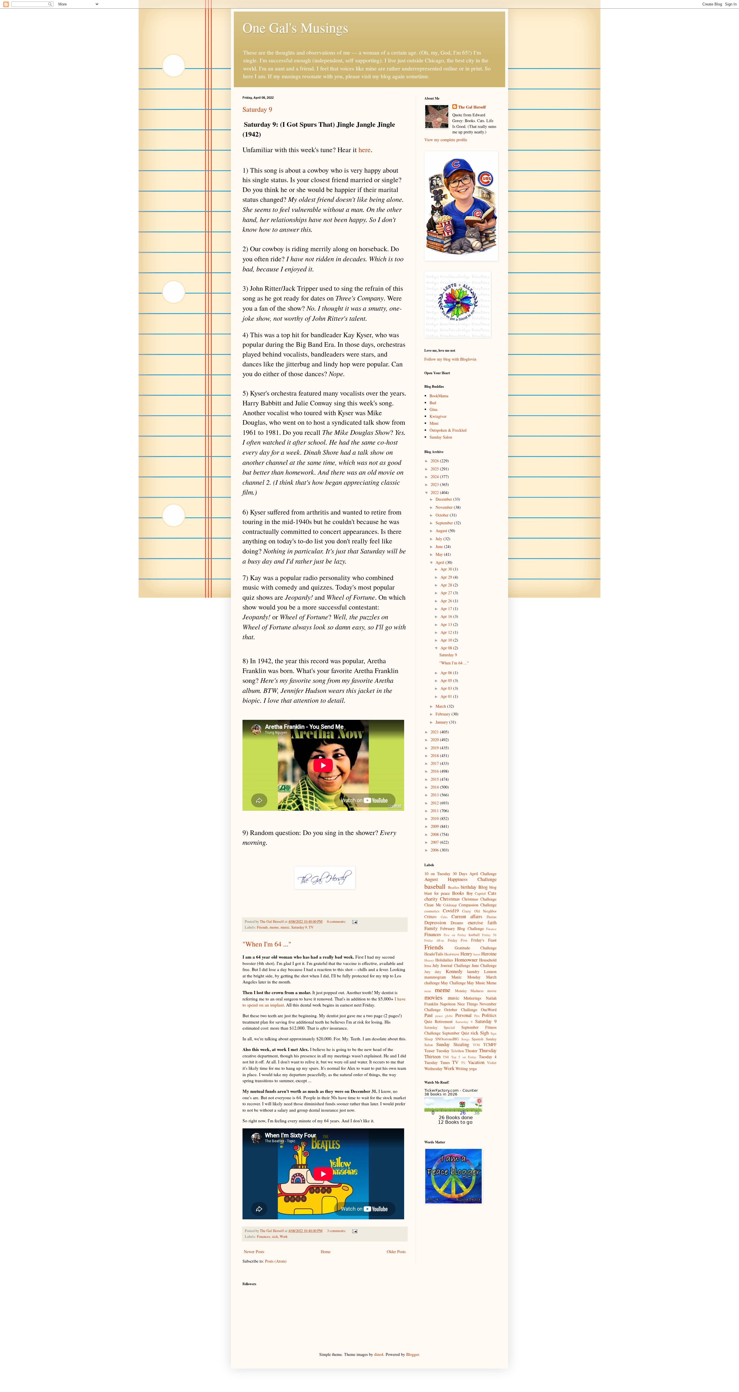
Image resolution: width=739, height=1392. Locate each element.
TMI (446, 1057)
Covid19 (451, 910)
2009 (435, 826)
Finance (491, 929)
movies (433, 997)
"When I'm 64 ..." (266, 944)
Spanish (477, 1039)
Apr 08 (447, 648)
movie (492, 990)
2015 (435, 779)
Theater (471, 1050)
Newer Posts (254, 1251)
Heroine (489, 953)
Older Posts (396, 1251)
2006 (435, 850)
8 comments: (337, 921)
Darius (492, 916)
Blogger (412, 1354)
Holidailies (444, 960)
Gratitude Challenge (476, 948)
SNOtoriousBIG (447, 1039)
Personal (463, 1015)
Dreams (457, 922)
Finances (263, 1236)
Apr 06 (447, 672)
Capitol (480, 893)
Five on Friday (455, 935)
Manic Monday (465, 977)
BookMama (439, 395)
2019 (435, 747)
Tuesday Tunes (437, 1062)
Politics (489, 1015)
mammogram (435, 977)
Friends (262, 927)
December (444, 499)
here (365, 149)
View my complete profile (445, 139)
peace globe (444, 1015)
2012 (435, 803)
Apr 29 (447, 577)
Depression (435, 922)
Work (284, 1236)
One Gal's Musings (295, 27)
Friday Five (458, 940)
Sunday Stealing (452, 1044)
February (443, 714)
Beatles (453, 887)
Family (431, 928)
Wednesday (433, 1068)
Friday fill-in (434, 940)
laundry (473, 971)
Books (458, 893)
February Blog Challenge (462, 928)
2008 (435, 834)
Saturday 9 (257, 109)
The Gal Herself (472, 107)
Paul (428, 1015)
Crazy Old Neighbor (479, 911)
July (439, 538)
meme (274, 927)
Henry (466, 953)
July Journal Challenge (451, 965)
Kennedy (454, 971)
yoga (473, 1068)
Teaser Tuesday (436, 1050)
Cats (492, 893)
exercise (475, 922)
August (442, 530)
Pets (476, 1015)
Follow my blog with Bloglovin (450, 359)
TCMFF (490, 1044)
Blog (483, 887)
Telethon (457, 1050)
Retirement (444, 1021)
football (474, 934)
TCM (476, 1045)
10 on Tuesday (437, 873)
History (429, 960)
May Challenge (453, 982)
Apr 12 (447, 632)
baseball (434, 886)
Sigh (484, 1032)
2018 (435, 755)
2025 (435, 469)
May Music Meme (482, 982)
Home (326, 1251)
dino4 (378, 1354)
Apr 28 (447, 585)
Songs (465, 1039)
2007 (435, 842)
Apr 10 (447, 640)
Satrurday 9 (464, 1022)
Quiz (428, 1021)
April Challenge (483, 873)
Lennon (490, 971)
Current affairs (467, 916)
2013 (435, 794)
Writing (462, 1068)
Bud (433, 402)
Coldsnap (450, 905)
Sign (493, 1033)
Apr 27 (447, 592)
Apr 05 (447, 680)
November (445, 507)
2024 (435, 476)
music (285, 927)
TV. (463, 1063)
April (440, 562)
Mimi (434, 423)
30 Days (460, 873)
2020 (435, 739)
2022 (435, 492)
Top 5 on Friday (464, 1057)
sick (275, 1236)
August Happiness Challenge (460, 879)
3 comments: (337, 1230)
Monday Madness (469, 990)
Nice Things (467, 1004)
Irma (427, 965)
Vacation (476, 1062)
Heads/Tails (433, 954)
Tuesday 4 (488, 1056)
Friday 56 (489, 935)
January (442, 722)
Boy (469, 893)
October (443, 515)
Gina (433, 409)
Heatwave (451, 954)
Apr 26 (447, 600)
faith (492, 922)
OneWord (489, 1009)
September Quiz (455, 1033)
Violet (492, 1062)
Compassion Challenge (478, 904)
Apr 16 (447, 616)
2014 (435, 787)
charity (431, 898)
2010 (435, 818)
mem (427, 991)
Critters (430, 916)
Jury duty (432, 971)
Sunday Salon (441, 437)
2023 (435, 484)
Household (488, 960)
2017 (435, 763)
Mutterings (472, 998)
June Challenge (484, 965)
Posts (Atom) (276, 1261)
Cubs (444, 917)
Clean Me (432, 904)
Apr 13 (447, 624)
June (440, 546)
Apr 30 (447, 569)
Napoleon (448, 1004)
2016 (435, 771)
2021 (435, 732)
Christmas (450, 898)
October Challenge (460, 1009)
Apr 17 (447, 608)
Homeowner (466, 959)
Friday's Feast (484, 940)
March (441, 706)
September (445, 523)
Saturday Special (439, 1027)
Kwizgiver (438, 416)
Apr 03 (447, 688)
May (440, 554)
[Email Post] (354, 921)
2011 (435, 810)
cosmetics (431, 911)
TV (311, 927)
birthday (468, 887)
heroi (476, 954)
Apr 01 (447, 696)
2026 (435, 460)
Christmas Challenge (479, 899)
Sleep (428, 1039)
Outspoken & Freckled (448, 430)
